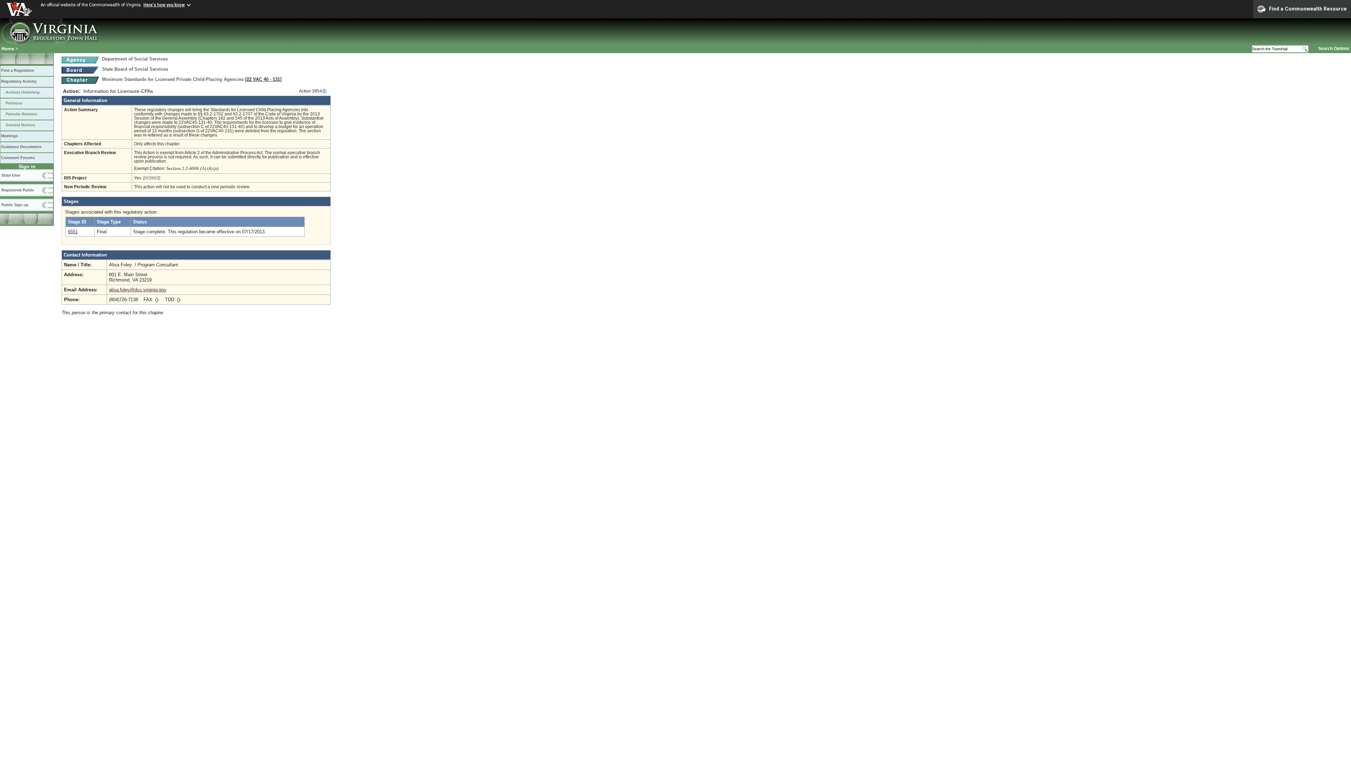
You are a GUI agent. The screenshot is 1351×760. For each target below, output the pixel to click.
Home (7, 48)
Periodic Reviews (21, 114)
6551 (73, 231)
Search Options (1333, 48)
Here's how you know (164, 4)
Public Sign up (14, 205)
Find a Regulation (17, 70)
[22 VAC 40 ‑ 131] (263, 79)
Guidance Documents (21, 147)
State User (10, 175)
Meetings (9, 136)
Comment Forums (18, 158)
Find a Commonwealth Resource (1308, 9)
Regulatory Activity (19, 81)
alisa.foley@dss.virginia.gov (137, 289)
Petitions (14, 103)
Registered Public (17, 190)
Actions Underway (23, 92)
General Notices (20, 125)
